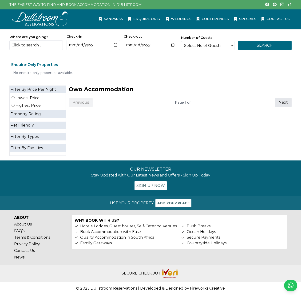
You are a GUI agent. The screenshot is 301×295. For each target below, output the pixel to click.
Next (283, 102)
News (19, 257)
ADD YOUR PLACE (173, 203)
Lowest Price (27, 98)
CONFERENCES (215, 19)
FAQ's (19, 231)
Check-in (74, 36)
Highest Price (28, 105)
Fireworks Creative (207, 288)
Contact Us (24, 250)
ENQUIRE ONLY (147, 19)
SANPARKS (113, 19)
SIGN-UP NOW (150, 185)
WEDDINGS (181, 19)
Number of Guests (197, 38)
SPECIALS (247, 19)
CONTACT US (278, 19)
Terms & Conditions (32, 237)
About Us (23, 224)
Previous (80, 102)
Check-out (133, 36)
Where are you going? (28, 37)
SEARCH (265, 45)
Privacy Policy (27, 244)
